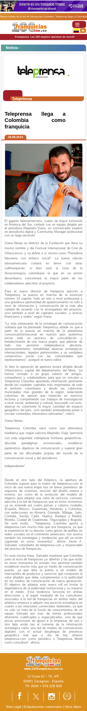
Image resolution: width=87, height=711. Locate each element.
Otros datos (73, 707)
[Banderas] (79, 30)
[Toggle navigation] (79, 24)
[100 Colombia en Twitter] (36, 696)
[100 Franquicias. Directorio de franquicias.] (29, 27)
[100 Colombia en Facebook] (20, 696)
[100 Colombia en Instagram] (51, 696)
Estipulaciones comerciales (43, 707)
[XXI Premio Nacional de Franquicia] (67, 696)
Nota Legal (13, 707)
